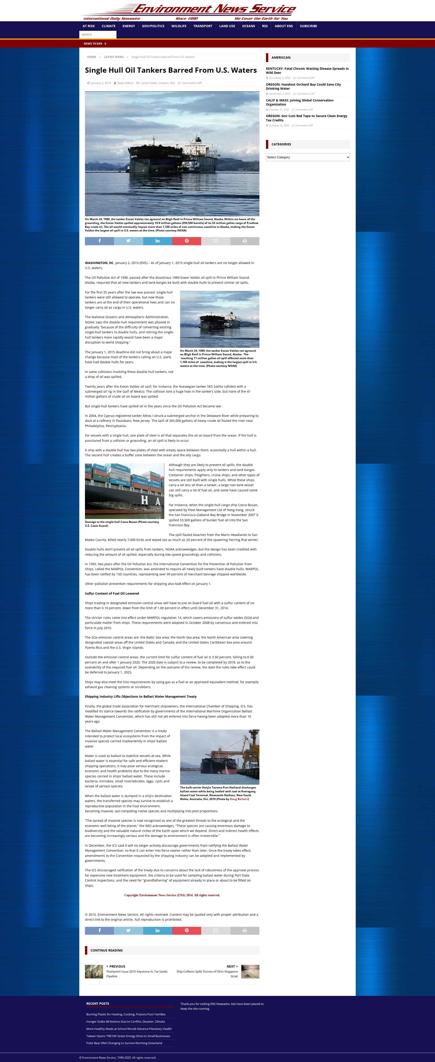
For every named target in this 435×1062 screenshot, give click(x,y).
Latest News (149, 83)
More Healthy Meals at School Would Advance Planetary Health (129, 1029)
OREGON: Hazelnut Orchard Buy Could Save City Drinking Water (303, 86)
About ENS (284, 26)
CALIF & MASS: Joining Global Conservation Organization (300, 102)
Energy (129, 26)
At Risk (89, 26)
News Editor (125, 83)
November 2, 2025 (279, 77)
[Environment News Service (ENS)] (189, 19)
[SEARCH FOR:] (97, 34)
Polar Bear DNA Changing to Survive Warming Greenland (124, 1043)
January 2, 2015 (101, 83)
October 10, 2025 (279, 125)
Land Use (227, 26)
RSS (265, 26)
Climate (109, 26)
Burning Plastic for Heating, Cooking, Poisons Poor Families (125, 1014)
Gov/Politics (153, 26)
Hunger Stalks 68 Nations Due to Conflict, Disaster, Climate (125, 1021)
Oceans (248, 26)
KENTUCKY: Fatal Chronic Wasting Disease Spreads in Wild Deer (307, 70)
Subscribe (308, 26)
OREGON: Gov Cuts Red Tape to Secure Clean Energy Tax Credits (306, 118)
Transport (202, 26)
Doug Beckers (239, 799)
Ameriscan (281, 57)
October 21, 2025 (279, 109)
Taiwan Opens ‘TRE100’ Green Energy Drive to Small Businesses (128, 1036)
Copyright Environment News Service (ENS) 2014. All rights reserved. (172, 895)
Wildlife (179, 26)
